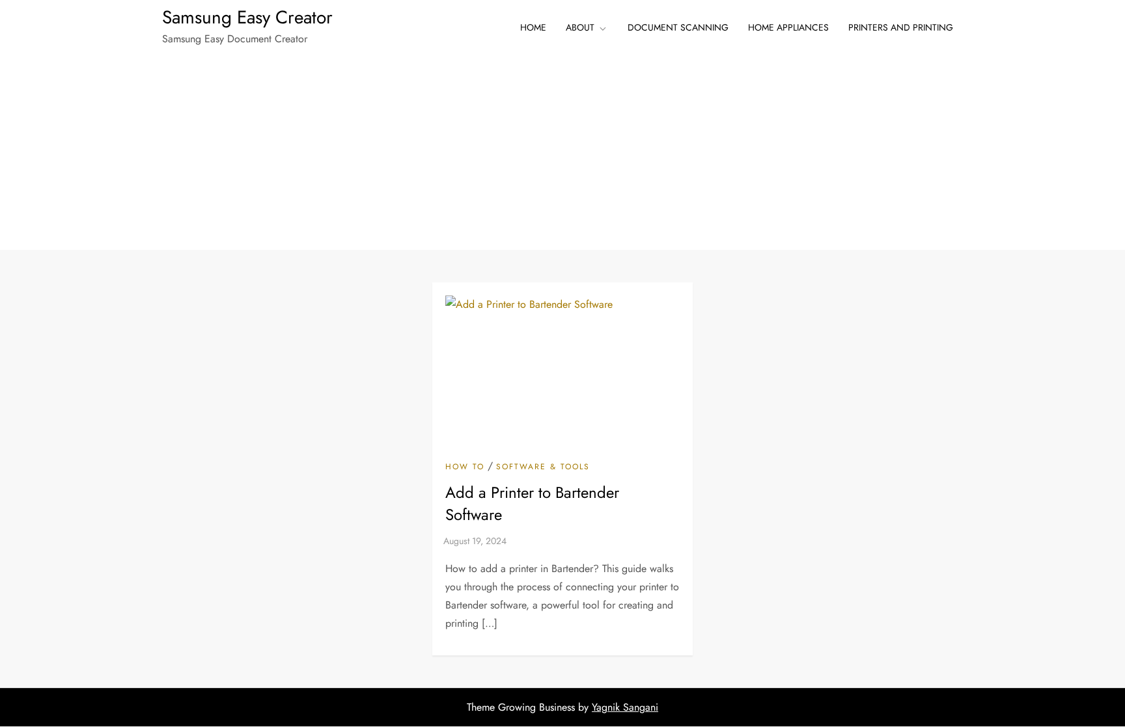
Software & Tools (543, 467)
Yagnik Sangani (625, 707)
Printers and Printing (900, 27)
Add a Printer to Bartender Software (532, 503)
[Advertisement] (562, 152)
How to (464, 467)
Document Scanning (678, 27)
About (580, 27)
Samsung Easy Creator (247, 17)
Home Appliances (788, 27)
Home (533, 27)
